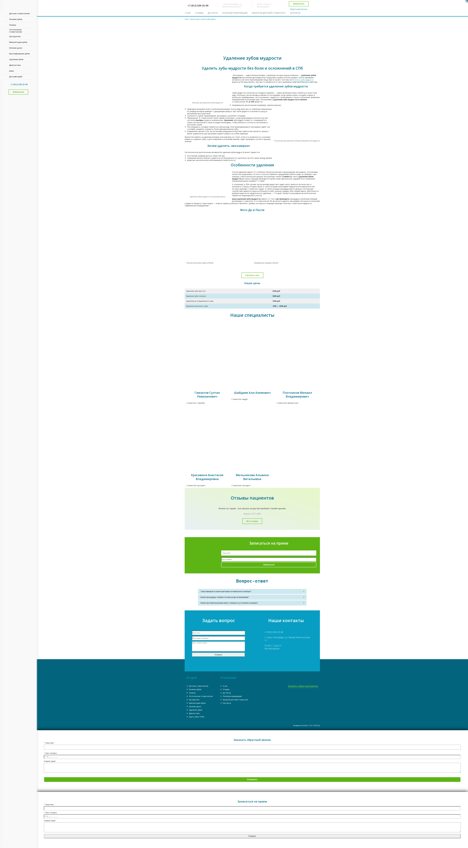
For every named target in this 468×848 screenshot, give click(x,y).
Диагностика (194, 713)
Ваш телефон (50, 753)
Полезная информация (235, 13)
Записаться (298, 4)
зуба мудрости (239, 120)
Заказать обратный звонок (303, 686)
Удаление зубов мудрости (36, 14)
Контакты (295, 13)
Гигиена (192, 693)
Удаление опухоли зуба (34, 21)
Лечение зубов (195, 689)
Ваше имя (49, 743)
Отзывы (199, 13)
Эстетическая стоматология (201, 696)
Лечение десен (195, 706)
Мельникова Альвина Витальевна (252, 477)
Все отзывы (252, 521)
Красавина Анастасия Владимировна (207, 477)
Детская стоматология (198, 686)
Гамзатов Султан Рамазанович (207, 394)
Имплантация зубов (197, 703)
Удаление (228, 120)
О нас (188, 13)
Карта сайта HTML (197, 717)
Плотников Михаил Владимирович (297, 394)
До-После (213, 13)
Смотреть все (252, 275)
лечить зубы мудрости (304, 80)
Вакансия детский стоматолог (269, 13)
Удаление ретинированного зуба (39, 17)
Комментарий (49, 761)
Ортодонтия (194, 699)
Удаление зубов (195, 710)
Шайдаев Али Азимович (252, 393)
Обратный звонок (298, 9)
